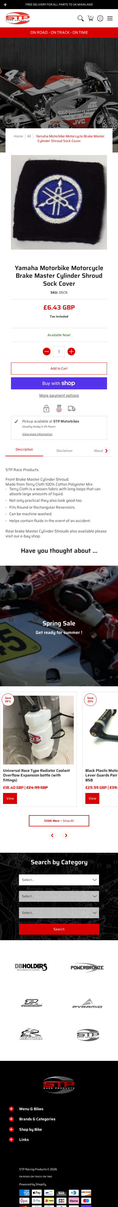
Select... (28, 879)
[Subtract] (46, 351)
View (10, 798)
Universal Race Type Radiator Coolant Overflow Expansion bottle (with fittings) (36, 775)
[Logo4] (30, 1003)
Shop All (59, 820)
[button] (90, 18)
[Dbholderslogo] (30, 967)
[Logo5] (87, 1034)
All (29, 136)
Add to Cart (59, 368)
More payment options (59, 395)
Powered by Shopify (32, 1184)
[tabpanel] (59, 497)
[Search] (81, 18)
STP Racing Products (33, 1169)
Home (18, 136)
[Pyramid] (87, 1003)
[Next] (106, 450)
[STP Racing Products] (17, 18)
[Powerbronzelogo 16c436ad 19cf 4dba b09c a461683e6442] (87, 968)
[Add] (71, 351)
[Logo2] (30, 1034)
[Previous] (52, 835)
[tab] (24, 451)
